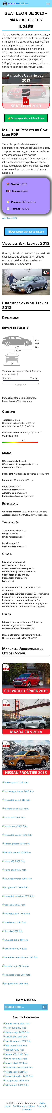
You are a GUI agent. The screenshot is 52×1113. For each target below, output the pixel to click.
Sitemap (26, 1109)
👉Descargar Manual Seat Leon (26, 118)
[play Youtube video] (26, 282)
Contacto (42, 1106)
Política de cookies (24, 1106)
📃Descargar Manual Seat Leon (26, 231)
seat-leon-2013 (9, 218)
